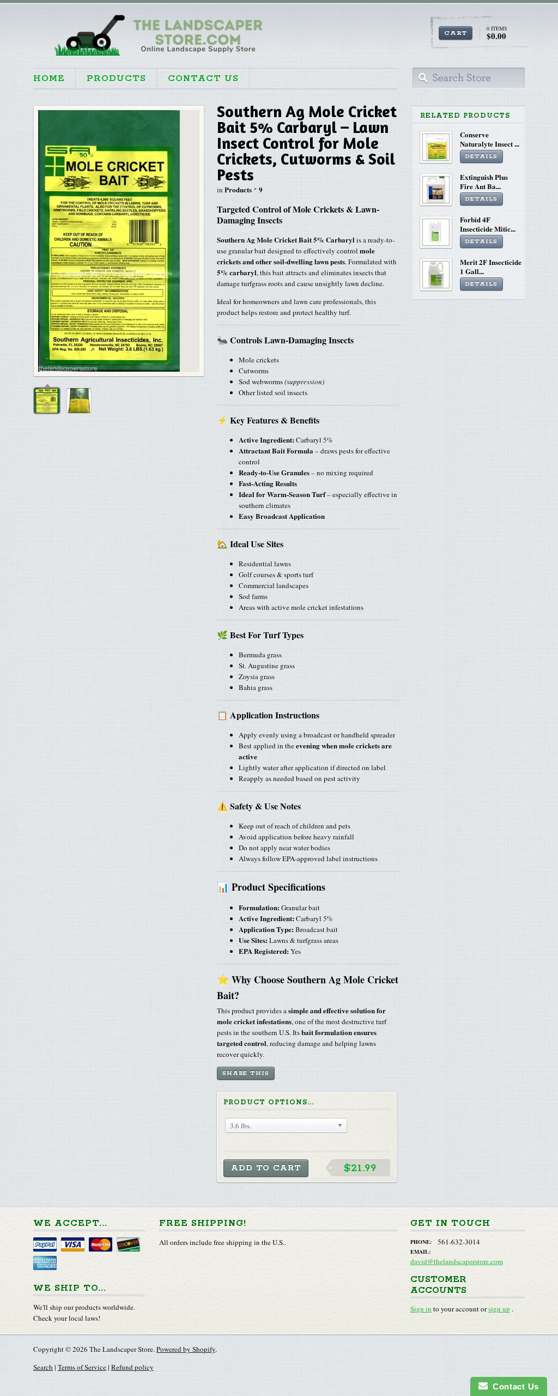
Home (49, 78)
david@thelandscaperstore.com (456, 1261)
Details (481, 156)
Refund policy (132, 1367)
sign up (499, 1309)
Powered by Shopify (185, 1349)
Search (43, 1367)
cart (455, 33)
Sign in (421, 1309)
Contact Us (203, 78)
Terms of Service (82, 1367)
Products (116, 78)
